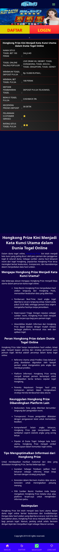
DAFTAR (14, 30)
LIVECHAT (51, 549)
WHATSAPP (37, 550)
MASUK (7, 549)
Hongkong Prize (33, 253)
